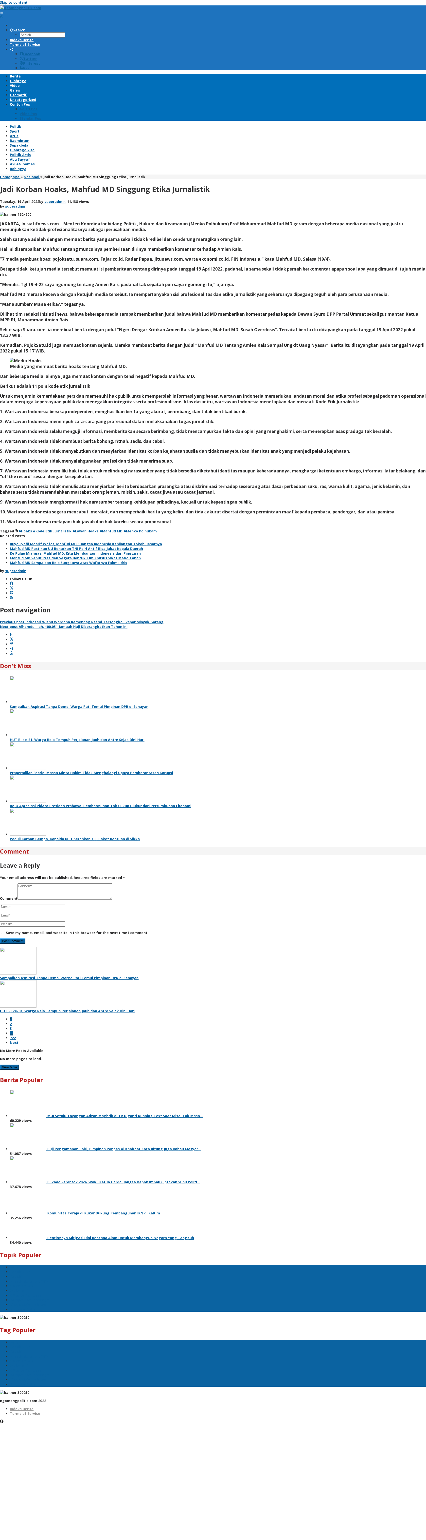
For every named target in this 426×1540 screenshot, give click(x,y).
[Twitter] (11, 588)
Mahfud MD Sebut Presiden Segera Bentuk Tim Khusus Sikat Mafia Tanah (75, 558)
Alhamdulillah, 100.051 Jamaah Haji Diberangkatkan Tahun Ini (63, 626)
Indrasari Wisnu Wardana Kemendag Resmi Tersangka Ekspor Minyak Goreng (81, 622)
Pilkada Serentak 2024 (29, 1281)
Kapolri (16, 1276)
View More (9, 1067)
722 (13, 1037)
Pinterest (31, 63)
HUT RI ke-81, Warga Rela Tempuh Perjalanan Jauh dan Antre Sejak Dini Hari (77, 739)
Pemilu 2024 (20, 1271)
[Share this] (11, 634)
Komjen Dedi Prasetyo (29, 1300)
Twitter (30, 58)
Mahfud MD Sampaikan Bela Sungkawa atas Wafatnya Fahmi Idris (68, 562)
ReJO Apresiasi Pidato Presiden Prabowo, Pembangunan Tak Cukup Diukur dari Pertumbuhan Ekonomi (100, 805)
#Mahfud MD (111, 531)
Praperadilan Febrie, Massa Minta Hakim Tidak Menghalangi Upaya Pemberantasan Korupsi (91, 772)
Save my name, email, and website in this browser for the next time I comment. (77, 932)
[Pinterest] (11, 593)
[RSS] (11, 597)
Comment (9, 898)
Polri (14, 1267)
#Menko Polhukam (140, 531)
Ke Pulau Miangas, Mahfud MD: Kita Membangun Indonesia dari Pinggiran (75, 553)
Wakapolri (19, 1290)
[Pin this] (11, 644)
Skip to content (14, 2)
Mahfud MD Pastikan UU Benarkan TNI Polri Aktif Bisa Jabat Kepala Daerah (76, 548)
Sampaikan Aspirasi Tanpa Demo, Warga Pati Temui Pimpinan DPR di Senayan (79, 706)
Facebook (31, 54)
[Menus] (1, 12)
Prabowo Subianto (26, 1309)
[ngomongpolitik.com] (20, 7)
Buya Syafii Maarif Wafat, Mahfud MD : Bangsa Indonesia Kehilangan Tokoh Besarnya (86, 544)
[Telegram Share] (11, 648)
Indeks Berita (22, 1408)
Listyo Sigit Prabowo (28, 1304)
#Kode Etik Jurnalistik (52, 531)
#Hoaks (25, 531)
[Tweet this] (11, 639)
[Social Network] (11, 49)
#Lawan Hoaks (85, 531)
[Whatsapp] (11, 653)
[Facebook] (11, 583)
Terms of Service (25, 1413)
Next (14, 1042)
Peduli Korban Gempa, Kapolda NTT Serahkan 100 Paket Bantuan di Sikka (75, 839)
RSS (26, 68)
